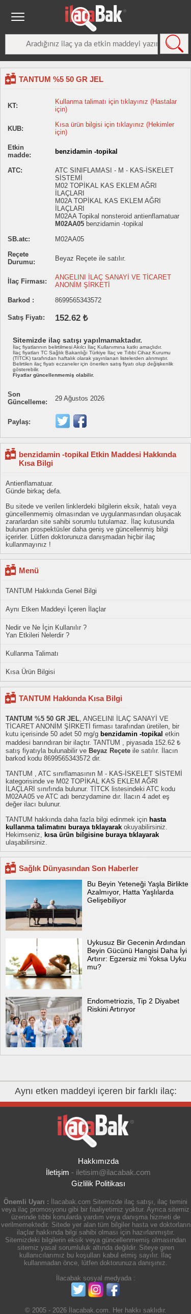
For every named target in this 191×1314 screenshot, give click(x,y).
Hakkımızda (98, 1161)
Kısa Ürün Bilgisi (30, 672)
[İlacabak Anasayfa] (95, 18)
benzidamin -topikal (86, 151)
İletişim (57, 1172)
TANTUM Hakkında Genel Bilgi (51, 591)
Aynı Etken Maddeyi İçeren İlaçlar (56, 609)
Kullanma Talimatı (32, 653)
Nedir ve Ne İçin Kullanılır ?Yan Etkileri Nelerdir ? (46, 631)
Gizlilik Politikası (98, 1183)
